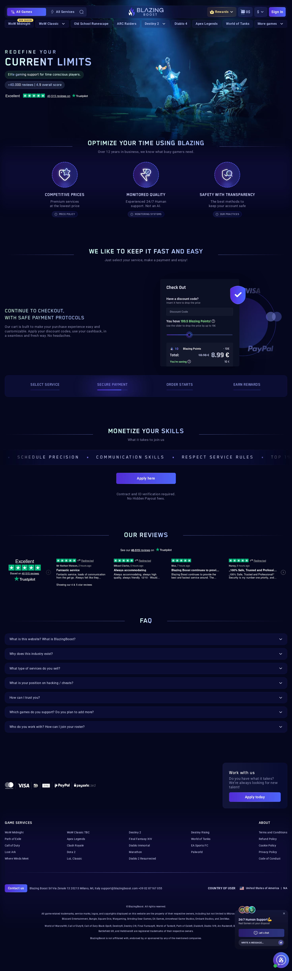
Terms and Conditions (273, 832)
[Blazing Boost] (146, 12)
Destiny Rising (200, 832)
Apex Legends (76, 839)
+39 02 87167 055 (150, 888)
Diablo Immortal (139, 845)
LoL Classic (74, 858)
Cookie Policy (267, 845)
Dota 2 (71, 852)
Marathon (135, 852)
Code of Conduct (270, 858)
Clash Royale (75, 845)
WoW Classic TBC (78, 832)
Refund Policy (268, 839)
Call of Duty (12, 845)
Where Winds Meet (17, 858)
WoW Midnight (14, 832)
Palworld (197, 852)
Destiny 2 (135, 832)
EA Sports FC (199, 845)
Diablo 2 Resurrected (142, 858)
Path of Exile (13, 839)
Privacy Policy (268, 852)
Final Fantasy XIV (140, 839)
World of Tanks (201, 839)
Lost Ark (10, 852)
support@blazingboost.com (119, 888)
